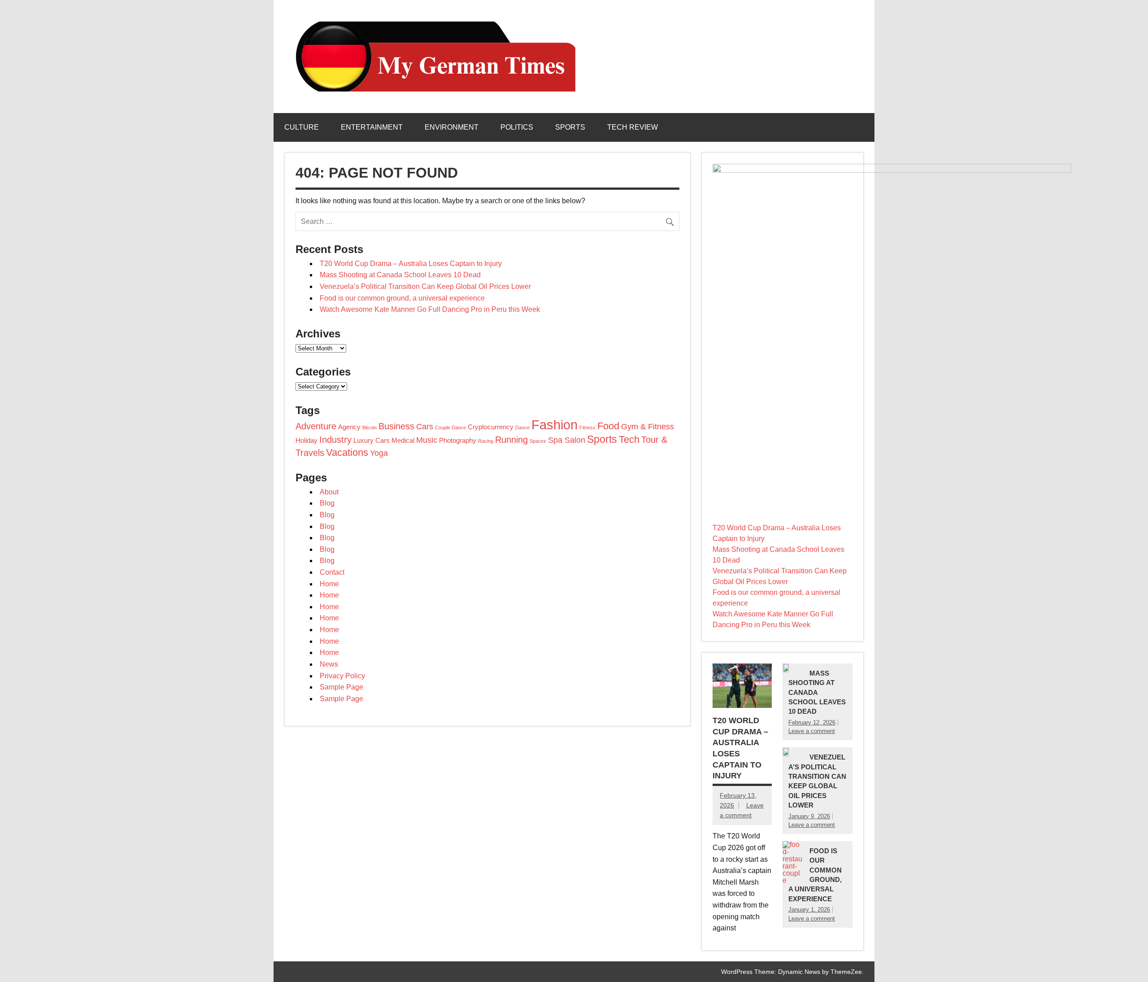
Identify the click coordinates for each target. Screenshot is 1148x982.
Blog (327, 503)
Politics (516, 127)
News (329, 664)
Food (608, 426)
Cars (424, 426)
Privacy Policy (342, 676)
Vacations (347, 452)
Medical (402, 440)
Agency (349, 427)
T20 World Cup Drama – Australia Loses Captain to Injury (411, 263)
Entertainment (372, 127)
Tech (629, 439)
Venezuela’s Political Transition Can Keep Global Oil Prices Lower (425, 286)
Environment (451, 127)
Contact (332, 572)
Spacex (538, 441)
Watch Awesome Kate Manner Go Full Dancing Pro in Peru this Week (430, 309)
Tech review (632, 127)
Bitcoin (369, 427)
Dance (522, 427)
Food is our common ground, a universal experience (402, 298)
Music (426, 440)
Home (329, 584)
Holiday (306, 440)
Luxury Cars (371, 440)
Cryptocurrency (490, 427)
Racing (485, 441)
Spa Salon (566, 440)
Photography (457, 440)
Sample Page (341, 687)
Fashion (554, 424)
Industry (335, 440)
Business (396, 426)
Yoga (379, 453)
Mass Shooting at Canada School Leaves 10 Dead (400, 275)
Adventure (316, 426)
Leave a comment (811, 731)
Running (511, 440)
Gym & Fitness (647, 426)
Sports (570, 127)
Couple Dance (450, 427)
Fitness (587, 427)
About (329, 492)
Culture (301, 127)
